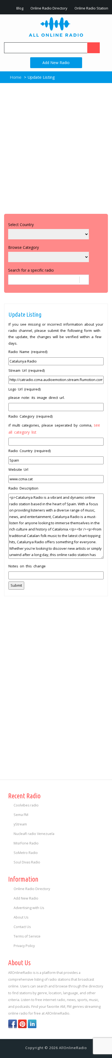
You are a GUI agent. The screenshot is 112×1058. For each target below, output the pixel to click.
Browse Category (23, 247)
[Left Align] (93, 47)
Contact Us (22, 926)
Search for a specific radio (31, 270)
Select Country (21, 224)
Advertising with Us (29, 908)
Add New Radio (56, 62)
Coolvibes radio (26, 805)
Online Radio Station (91, 8)
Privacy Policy (24, 945)
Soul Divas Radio (27, 862)
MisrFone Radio (26, 843)
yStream (20, 824)
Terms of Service (27, 936)
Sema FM (21, 814)
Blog (19, 8)
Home (15, 77)
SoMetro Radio (26, 852)
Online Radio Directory (48, 8)
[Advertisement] (56, 147)
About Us (21, 917)
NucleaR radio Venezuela (34, 833)
